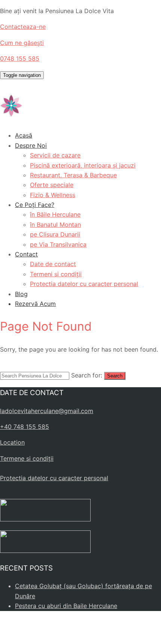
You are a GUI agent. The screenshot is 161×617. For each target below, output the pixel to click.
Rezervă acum (35, 303)
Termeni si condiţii (56, 274)
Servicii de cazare (55, 155)
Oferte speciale (51, 185)
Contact (26, 254)
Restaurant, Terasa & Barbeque (73, 175)
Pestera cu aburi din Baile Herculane (66, 606)
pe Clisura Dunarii (55, 234)
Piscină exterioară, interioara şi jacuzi (83, 165)
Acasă (23, 135)
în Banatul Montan (55, 224)
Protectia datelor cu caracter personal (84, 284)
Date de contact (53, 264)
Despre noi (31, 145)
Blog (21, 294)
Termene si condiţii (27, 458)
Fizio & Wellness (52, 195)
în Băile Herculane (55, 214)
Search (114, 376)
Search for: (86, 375)
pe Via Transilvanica (58, 244)
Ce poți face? (34, 204)
